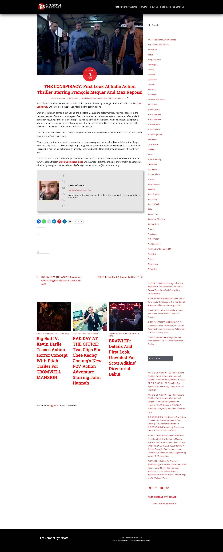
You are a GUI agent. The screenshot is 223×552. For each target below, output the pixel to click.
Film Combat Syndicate (126, 7)
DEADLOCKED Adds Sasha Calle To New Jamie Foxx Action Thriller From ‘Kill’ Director (165, 313)
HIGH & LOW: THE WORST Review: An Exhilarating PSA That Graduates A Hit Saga (61, 280)
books (150, 54)
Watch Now (93, 334)
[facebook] (156, 487)
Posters (151, 179)
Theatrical (152, 254)
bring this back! (154, 59)
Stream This (153, 214)
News (67, 334)
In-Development (155, 134)
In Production (125, 334)
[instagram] (167, 487)
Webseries (152, 269)
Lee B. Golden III (58, 98)
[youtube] (161, 487)
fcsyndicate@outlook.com (77, 190)
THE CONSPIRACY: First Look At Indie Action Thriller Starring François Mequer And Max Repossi (90, 89)
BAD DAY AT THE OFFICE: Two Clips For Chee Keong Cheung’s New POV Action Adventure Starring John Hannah (87, 361)
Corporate (152, 79)
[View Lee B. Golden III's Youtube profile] (63, 188)
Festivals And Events (45, 334)
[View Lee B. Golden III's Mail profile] (63, 206)
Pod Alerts (152, 169)
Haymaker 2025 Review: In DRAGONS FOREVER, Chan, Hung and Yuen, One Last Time (166, 408)
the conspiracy (115, 98)
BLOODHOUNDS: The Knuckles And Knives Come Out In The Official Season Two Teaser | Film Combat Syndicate (167, 420)
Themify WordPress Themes (140, 540)
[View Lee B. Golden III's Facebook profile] (63, 175)
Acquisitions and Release (158, 44)
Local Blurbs (153, 144)
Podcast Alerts (154, 174)
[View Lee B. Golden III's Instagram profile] (63, 194)
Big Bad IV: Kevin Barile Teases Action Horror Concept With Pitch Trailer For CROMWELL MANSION (52, 358)
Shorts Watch (153, 204)
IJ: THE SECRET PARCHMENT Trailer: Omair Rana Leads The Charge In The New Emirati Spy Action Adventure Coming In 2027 (166, 302)
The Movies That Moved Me (160, 249)
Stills (150, 209)
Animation (152, 49)
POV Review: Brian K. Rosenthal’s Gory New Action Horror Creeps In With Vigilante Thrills (167, 474)
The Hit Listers (154, 244)
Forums (143, 7)
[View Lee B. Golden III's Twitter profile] (63, 181)
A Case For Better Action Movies (162, 39)
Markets (135, 334)
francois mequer (89, 98)
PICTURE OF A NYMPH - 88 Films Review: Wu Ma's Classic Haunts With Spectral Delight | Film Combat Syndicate (166, 376)
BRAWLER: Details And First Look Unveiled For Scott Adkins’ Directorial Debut (122, 357)
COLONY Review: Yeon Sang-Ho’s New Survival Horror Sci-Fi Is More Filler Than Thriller (165, 340)
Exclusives (152, 94)
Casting (151, 69)
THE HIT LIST (153, 239)
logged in (53, 405)
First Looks (73, 98)
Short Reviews (154, 194)
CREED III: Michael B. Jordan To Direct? (118, 277)
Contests (151, 74)
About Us (153, 7)
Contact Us (178, 7)
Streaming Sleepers (156, 219)
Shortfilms (152, 199)
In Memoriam (154, 124)
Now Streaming (154, 159)
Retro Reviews (154, 184)
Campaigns (152, 64)
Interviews (152, 139)
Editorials (152, 89)
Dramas (151, 84)
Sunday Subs (153, 224)
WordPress (124, 540)
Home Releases (154, 114)
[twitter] (150, 487)
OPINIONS (152, 164)
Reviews (151, 189)
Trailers (151, 259)
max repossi (102, 98)
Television (152, 234)
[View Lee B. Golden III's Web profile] (63, 200)
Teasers (151, 229)
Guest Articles (154, 109)
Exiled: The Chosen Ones (71, 161)
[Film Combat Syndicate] (49, 9)
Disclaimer (165, 7)
